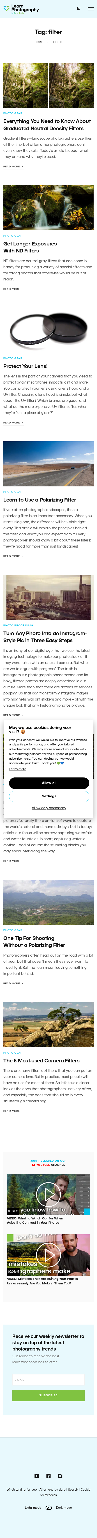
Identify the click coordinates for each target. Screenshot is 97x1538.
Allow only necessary (49, 808)
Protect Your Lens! (25, 366)
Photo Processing (18, 625)
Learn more (17, 769)
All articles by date (52, 1490)
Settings (49, 796)
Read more (12, 167)
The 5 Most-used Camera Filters (41, 1061)
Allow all (49, 783)
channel (50, 1165)
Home (39, 42)
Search (73, 1490)
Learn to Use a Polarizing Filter (39, 500)
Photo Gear (12, 113)
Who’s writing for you (22, 1490)
